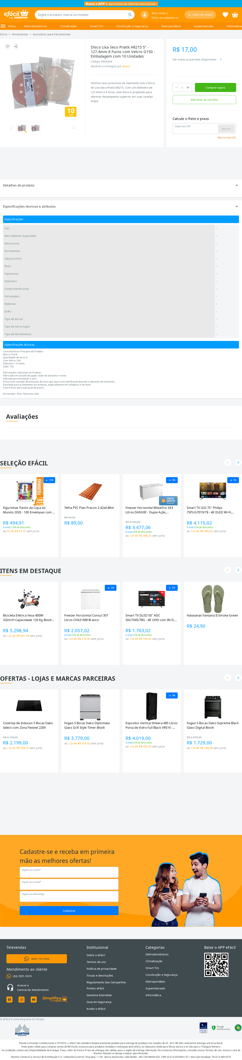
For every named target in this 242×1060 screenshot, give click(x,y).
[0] (235, 14)
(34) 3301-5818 (22, 976)
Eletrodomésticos (35, 26)
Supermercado (203, 26)
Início (3, 34)
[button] (121, 185)
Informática (234, 26)
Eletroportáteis (171, 26)
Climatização (68, 26)
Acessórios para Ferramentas (52, 34)
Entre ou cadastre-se (165, 17)
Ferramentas (20, 34)
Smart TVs (96, 26)
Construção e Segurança (132, 26)
